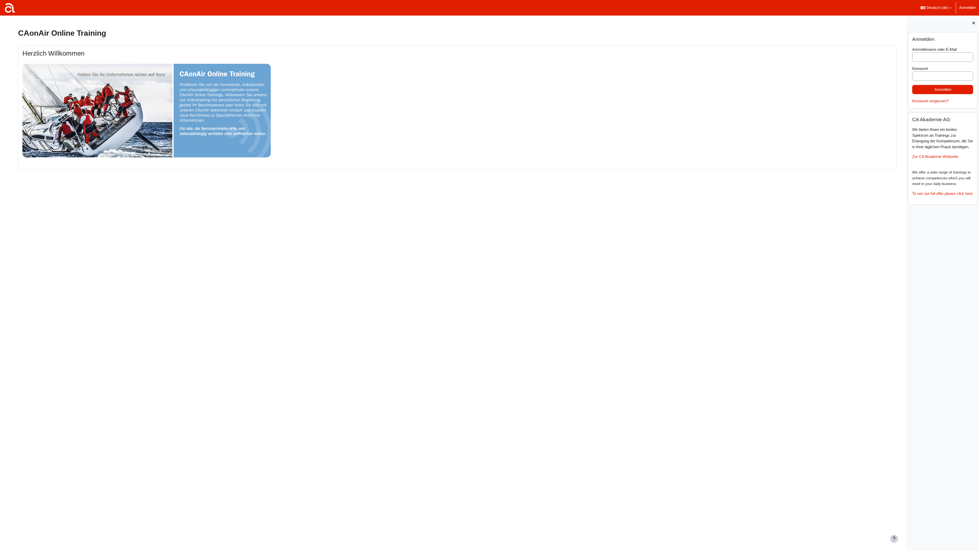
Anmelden (967, 7)
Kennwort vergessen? (930, 101)
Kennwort (920, 68)
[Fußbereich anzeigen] (894, 539)
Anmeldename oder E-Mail (934, 49)
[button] (936, 8)
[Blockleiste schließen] (974, 23)
